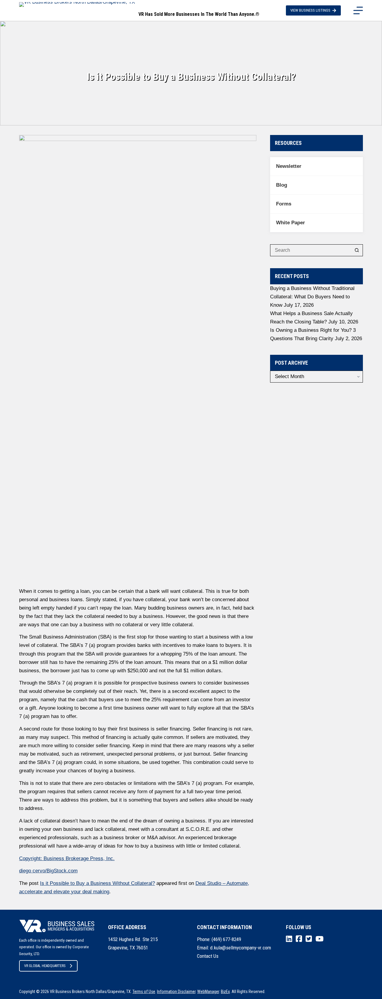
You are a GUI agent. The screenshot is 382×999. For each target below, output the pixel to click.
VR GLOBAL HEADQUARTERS (44, 966)
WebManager (208, 991)
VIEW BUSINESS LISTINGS (310, 10)
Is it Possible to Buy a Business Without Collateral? (97, 883)
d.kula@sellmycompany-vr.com (240, 948)
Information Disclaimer (176, 991)
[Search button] (357, 250)
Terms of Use (144, 991)
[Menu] (358, 10)
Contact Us (207, 956)
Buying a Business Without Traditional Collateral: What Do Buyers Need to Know (312, 297)
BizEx (225, 991)
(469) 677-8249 (226, 939)
